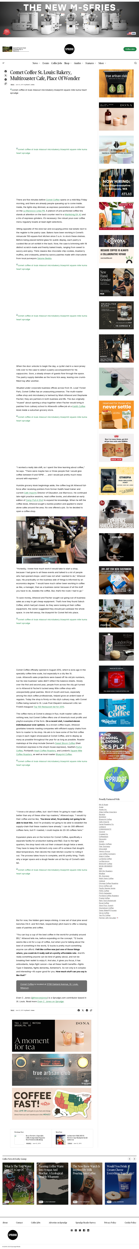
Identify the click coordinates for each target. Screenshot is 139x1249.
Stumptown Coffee (106, 908)
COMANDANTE (105, 829)
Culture (70, 1143)
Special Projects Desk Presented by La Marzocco (19, 49)
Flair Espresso (104, 846)
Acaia (101, 807)
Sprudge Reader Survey (86, 1222)
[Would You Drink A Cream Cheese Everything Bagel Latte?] (121, 1184)
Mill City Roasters (105, 871)
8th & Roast (103, 805)
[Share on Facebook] (6, 71)
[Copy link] (6, 84)
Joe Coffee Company (107, 854)
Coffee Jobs (35, 1222)
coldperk (102, 827)
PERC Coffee (104, 891)
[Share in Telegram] (6, 80)
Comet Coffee (53, 200)
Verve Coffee (104, 913)
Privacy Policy (110, 1222)
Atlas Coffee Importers (108, 812)
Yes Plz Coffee (104, 915)
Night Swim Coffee (106, 878)
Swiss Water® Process (108, 910)
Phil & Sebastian (105, 893)
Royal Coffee (104, 903)
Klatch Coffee (104, 856)
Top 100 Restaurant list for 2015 (49, 707)
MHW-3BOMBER (105, 866)
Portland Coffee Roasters (109, 896)
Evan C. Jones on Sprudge (50, 1001)
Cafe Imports (30, 493)
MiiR (100, 869)
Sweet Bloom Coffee (65, 743)
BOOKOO (102, 817)
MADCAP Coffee (105, 864)
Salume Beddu (44, 258)
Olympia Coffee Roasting (108, 883)
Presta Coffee (104, 898)
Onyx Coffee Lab (105, 886)
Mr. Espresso (104, 876)
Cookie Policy (130, 1222)
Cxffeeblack (103, 837)
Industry (28, 1143)
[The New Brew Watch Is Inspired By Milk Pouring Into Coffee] (86, 1184)
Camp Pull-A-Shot (34, 500)
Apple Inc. (103, 810)
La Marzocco (104, 861)
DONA (101, 841)
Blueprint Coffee (64, 754)
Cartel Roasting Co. (106, 824)
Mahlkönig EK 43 (73, 214)
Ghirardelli (103, 849)
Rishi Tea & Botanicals (107, 901)
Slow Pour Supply (106, 905)
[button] (3, 63)
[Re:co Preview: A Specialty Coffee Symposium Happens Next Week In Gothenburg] (31, 1138)
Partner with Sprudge (107, 918)
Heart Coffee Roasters (45, 750)
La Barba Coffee (105, 859)
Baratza (102, 814)
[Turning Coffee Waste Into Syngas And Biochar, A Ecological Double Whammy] (52, 1184)
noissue (102, 881)
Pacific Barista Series (107, 888)
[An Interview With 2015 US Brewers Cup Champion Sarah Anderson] (72, 1138)
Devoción (102, 839)
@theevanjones (39, 998)
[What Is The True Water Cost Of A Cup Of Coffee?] (18, 1184)
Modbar (102, 873)
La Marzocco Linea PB (34, 211)
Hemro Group (104, 851)
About (5, 1222)
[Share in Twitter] (6, 75)
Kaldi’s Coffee (78, 406)
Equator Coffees (105, 844)
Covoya (102, 832)
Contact (19, 1222)
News (12, 84)
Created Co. (103, 834)
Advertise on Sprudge (58, 1222)
